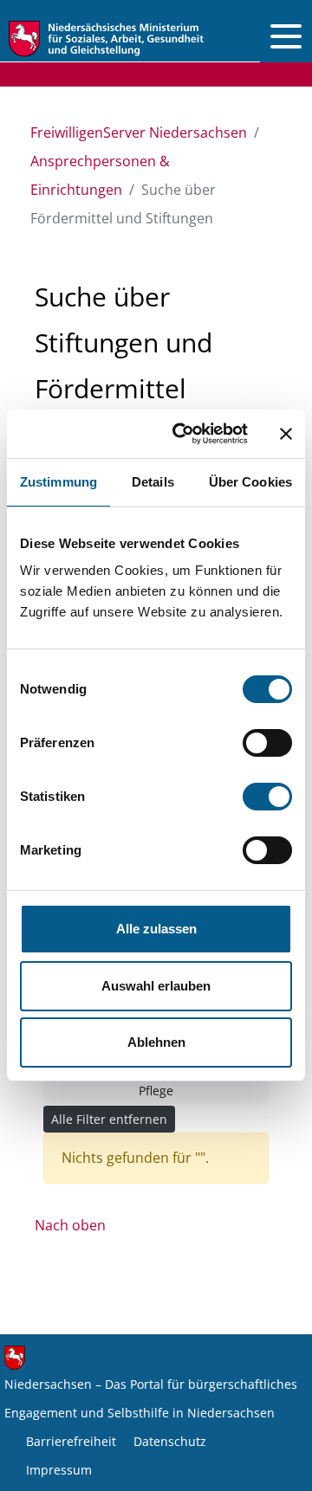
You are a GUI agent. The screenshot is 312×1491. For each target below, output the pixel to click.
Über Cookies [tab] (250, 481)
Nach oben (70, 1225)
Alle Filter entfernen (109, 1119)
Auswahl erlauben (156, 985)
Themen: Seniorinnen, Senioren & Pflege (156, 1081)
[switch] (267, 743)
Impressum (59, 1470)
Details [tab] (153, 481)
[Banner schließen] (286, 434)
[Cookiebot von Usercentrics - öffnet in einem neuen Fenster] (183, 434)
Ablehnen (156, 1042)
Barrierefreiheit (71, 1441)
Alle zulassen (156, 928)
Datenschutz (169, 1441)
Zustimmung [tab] (58, 481)
